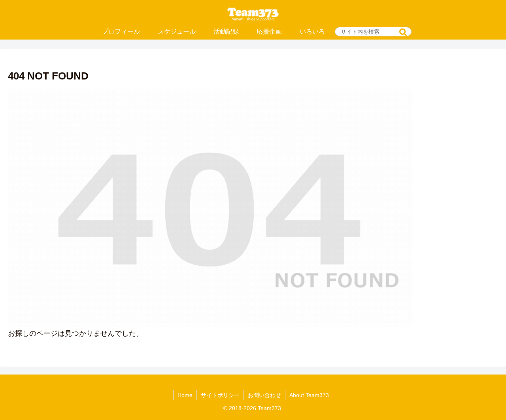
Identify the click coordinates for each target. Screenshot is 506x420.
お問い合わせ (264, 395)
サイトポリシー (220, 395)
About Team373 (309, 395)
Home (185, 395)
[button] (403, 32)
